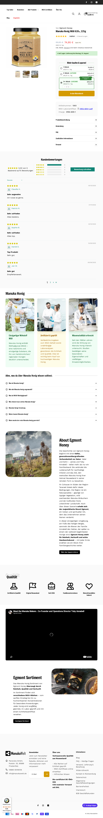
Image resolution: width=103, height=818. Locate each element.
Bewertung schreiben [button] (82, 169)
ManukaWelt (93, 813)
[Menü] (10, 798)
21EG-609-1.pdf (86, 109)
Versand (67, 48)
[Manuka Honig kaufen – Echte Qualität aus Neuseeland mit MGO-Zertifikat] (16, 755)
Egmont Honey (64, 28)
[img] (12, 186)
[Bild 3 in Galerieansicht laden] (34, 74)
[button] (33, 10)
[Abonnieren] (46, 774)
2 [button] (50, 282)
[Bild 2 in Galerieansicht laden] (26, 74)
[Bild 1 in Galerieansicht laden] (17, 74)
